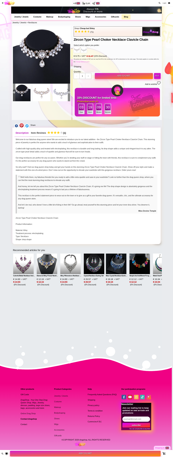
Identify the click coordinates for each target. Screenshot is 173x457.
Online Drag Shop (28, 414)
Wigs (88, 17)
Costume (37, 17)
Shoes (78, 17)
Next (69, 92)
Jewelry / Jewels (21, 17)
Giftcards (115, 17)
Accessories (100, 17)
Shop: (84, 28)
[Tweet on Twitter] (26, 125)
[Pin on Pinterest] (22, 125)
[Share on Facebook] (16, 125)
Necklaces (32, 23)
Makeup (49, 17)
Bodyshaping (64, 17)
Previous (14, 92)
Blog (126, 17)
